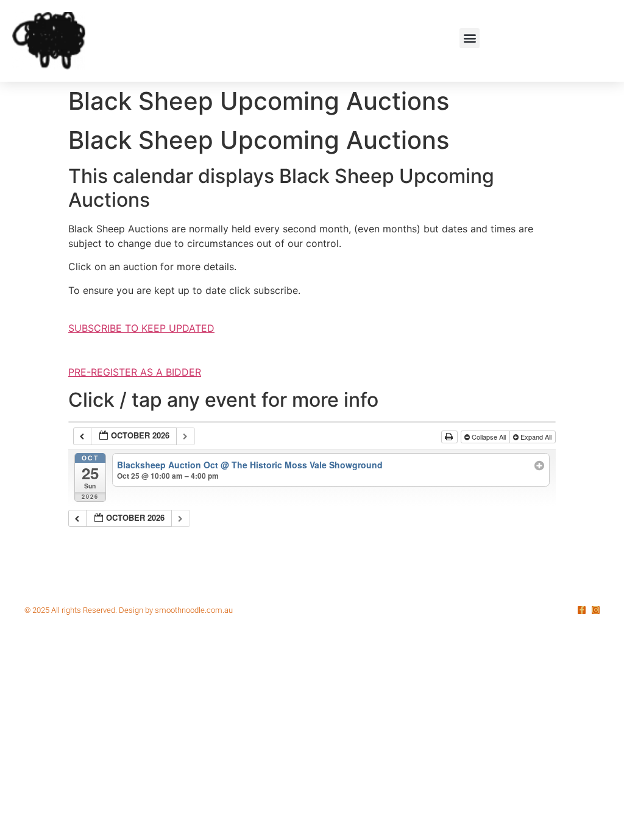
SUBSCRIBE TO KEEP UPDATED (141, 328)
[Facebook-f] (582, 610)
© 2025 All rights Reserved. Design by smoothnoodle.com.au (128, 610)
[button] (469, 38)
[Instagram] (596, 610)
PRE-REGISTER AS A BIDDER (134, 372)
